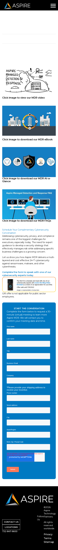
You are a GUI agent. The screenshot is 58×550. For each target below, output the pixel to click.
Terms (47, 538)
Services (27, 519)
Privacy (48, 534)
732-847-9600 (9, 531)
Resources (28, 526)
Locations (11, 527)
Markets (27, 522)
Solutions (28, 515)
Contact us (11, 522)
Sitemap (49, 542)
